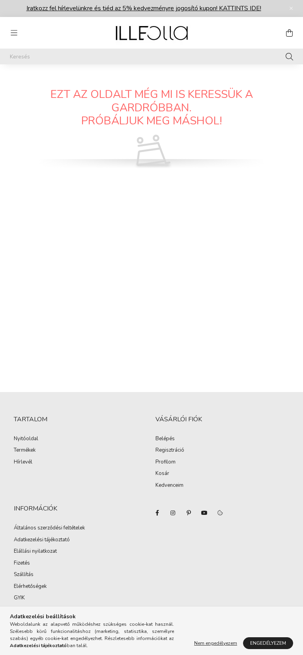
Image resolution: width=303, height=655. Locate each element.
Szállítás (24, 575)
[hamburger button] (14, 33)
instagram (173, 513)
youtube (204, 513)
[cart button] (289, 33)
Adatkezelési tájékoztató (42, 540)
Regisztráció (169, 450)
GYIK (19, 598)
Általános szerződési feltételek (49, 528)
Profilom (165, 462)
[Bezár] (291, 8)
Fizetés (22, 563)
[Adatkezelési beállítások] (220, 513)
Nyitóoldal (26, 439)
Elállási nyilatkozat (35, 551)
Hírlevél (23, 462)
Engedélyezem (268, 643)
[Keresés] (289, 56)
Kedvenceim (169, 485)
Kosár (162, 474)
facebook (157, 513)
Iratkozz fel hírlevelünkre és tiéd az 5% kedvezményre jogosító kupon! (143, 8)
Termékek (25, 450)
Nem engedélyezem (215, 643)
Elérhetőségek (30, 587)
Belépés (165, 439)
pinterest (188, 513)
